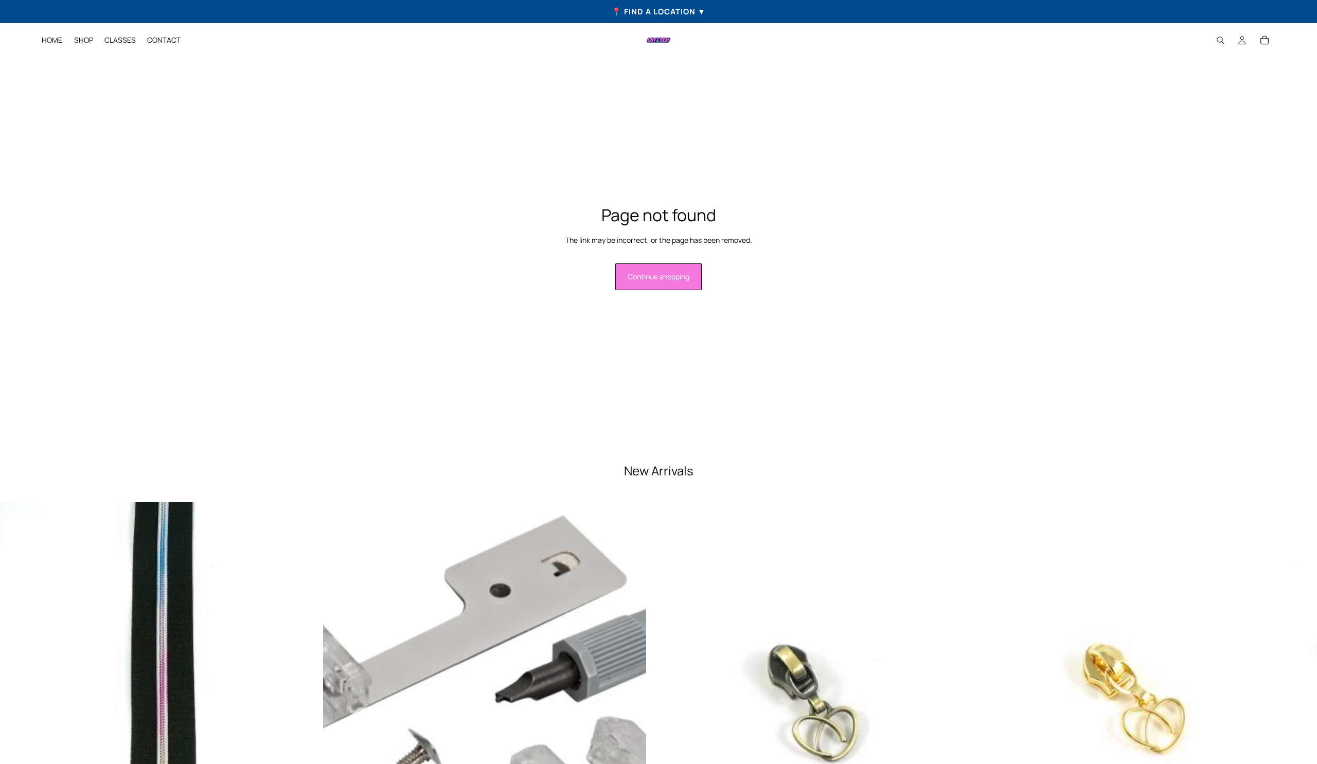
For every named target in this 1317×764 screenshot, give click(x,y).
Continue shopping (658, 276)
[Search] (1220, 40)
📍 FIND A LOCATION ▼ (659, 11)
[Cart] (1264, 40)
